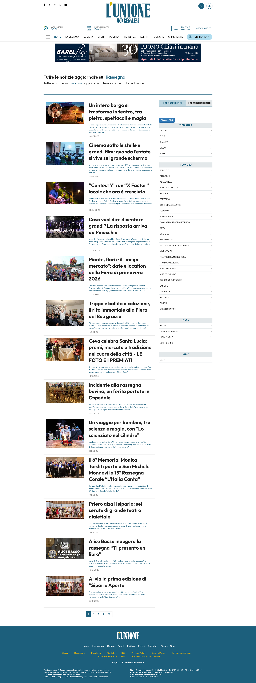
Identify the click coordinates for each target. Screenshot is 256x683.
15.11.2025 (93, 532)
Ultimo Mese (166, 337)
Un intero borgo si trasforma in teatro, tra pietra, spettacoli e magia (117, 111)
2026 (162, 359)
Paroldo (164, 170)
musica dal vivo (168, 274)
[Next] (103, 614)
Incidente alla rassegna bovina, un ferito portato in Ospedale (119, 391)
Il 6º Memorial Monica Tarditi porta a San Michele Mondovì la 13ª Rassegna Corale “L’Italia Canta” (119, 469)
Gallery (164, 142)
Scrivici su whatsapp (61, 4)
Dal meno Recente (199, 103)
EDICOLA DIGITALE (186, 28)
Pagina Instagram (56, 4)
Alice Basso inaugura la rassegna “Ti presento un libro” (117, 547)
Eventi (97, 29)
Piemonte (165, 291)
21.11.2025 (93, 451)
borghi (163, 303)
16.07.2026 (94, 136)
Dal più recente (172, 103)
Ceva (162, 228)
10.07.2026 (94, 176)
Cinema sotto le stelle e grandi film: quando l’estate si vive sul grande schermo (120, 151)
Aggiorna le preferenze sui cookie (128, 662)
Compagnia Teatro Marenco (175, 222)
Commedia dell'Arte (170, 205)
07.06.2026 (94, 250)
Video (163, 147)
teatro (164, 193)
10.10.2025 (94, 570)
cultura (164, 234)
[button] (209, 6)
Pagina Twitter (51, 4)
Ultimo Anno (166, 343)
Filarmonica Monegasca (173, 257)
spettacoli (165, 199)
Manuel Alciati (167, 216)
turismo (164, 297)
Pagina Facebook (46, 4)
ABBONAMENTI (203, 28)
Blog (162, 136)
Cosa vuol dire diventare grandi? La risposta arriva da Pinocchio (118, 225)
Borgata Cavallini (169, 187)
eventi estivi (166, 239)
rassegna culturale (171, 280)
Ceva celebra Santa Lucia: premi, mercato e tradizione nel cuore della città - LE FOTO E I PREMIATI (120, 350)
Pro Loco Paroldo (170, 262)
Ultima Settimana (169, 331)
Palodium (165, 176)
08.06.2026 (94, 210)
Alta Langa (166, 182)
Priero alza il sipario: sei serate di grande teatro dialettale (115, 510)
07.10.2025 (94, 601)
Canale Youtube (65, 4)
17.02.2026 (94, 294)
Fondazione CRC (168, 268)
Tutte (163, 325)
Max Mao (164, 210)
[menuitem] (57, 36)
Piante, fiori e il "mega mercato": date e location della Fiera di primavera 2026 (117, 269)
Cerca (201, 6)
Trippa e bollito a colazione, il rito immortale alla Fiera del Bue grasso (119, 309)
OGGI (54, 29)
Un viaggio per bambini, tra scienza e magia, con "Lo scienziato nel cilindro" (119, 428)
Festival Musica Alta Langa (174, 245)
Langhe (164, 285)
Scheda (164, 153)
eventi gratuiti (168, 309)
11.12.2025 (93, 332)
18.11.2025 (93, 495)
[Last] (109, 614)
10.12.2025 (94, 376)
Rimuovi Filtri (167, 120)
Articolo (164, 130)
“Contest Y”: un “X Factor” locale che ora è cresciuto (119, 188)
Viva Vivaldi (166, 251)
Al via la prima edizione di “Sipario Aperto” (117, 582)
